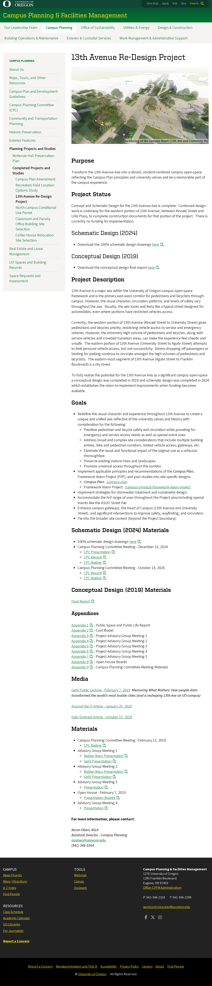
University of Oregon (92, 974)
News (6, 875)
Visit (174, 3)
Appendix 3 (80, 635)
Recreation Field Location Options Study (35, 188)
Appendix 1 (80, 625)
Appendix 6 (80, 651)
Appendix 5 (80, 646)
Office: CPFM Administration (162, 887)
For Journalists (13, 931)
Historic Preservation (25, 132)
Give (183, 3)
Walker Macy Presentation (103, 756)
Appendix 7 (80, 656)
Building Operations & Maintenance (31, 38)
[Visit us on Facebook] (146, 917)
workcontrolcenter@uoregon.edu (166, 907)
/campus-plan (116, 482)
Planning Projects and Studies (32, 148)
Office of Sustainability (98, 27)
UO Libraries (11, 924)
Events (17, 875)
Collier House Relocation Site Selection (35, 238)
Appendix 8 (80, 662)
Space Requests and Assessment (25, 278)
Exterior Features (22, 140)
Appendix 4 (80, 641)
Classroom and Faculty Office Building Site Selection (33, 224)
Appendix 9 (80, 667)
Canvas (79, 881)
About (159, 966)
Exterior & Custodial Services (89, 38)
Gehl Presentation (98, 761)
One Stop (152, 3)
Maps (6, 881)
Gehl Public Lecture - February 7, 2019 (100, 690)
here (155, 244)
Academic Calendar (16, 918)
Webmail (80, 875)
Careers (147, 966)
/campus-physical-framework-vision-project (157, 487)
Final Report (80, 601)
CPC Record (93, 557)
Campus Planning (59, 27)
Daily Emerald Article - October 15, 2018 (101, 717)
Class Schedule (13, 912)
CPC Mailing (93, 562)
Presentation (94, 787)
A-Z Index (9, 888)
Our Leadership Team (20, 27)
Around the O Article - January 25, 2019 (101, 706)
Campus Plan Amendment (35, 179)
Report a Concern (40, 966)
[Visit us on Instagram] (160, 917)
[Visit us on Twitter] (153, 917)
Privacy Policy (129, 966)
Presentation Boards (99, 797)
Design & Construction (175, 27)
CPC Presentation (97, 552)
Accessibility (108, 966)
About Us (16, 69)
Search (194, 3)
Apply (165, 3)
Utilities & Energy (136, 27)
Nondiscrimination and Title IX (76, 966)
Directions (20, 881)
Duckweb (80, 888)
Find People (11, 894)
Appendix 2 (80, 630)
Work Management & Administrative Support (153, 38)
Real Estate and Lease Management (26, 251)
